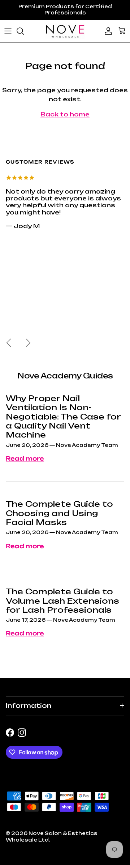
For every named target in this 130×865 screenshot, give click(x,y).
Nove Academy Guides (65, 375)
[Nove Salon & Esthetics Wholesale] (65, 31)
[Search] (24, 31)
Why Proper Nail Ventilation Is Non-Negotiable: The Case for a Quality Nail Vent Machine (63, 416)
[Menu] (8, 31)
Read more (25, 458)
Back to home (65, 114)
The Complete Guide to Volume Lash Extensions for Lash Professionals (62, 601)
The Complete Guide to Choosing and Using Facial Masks (59, 513)
